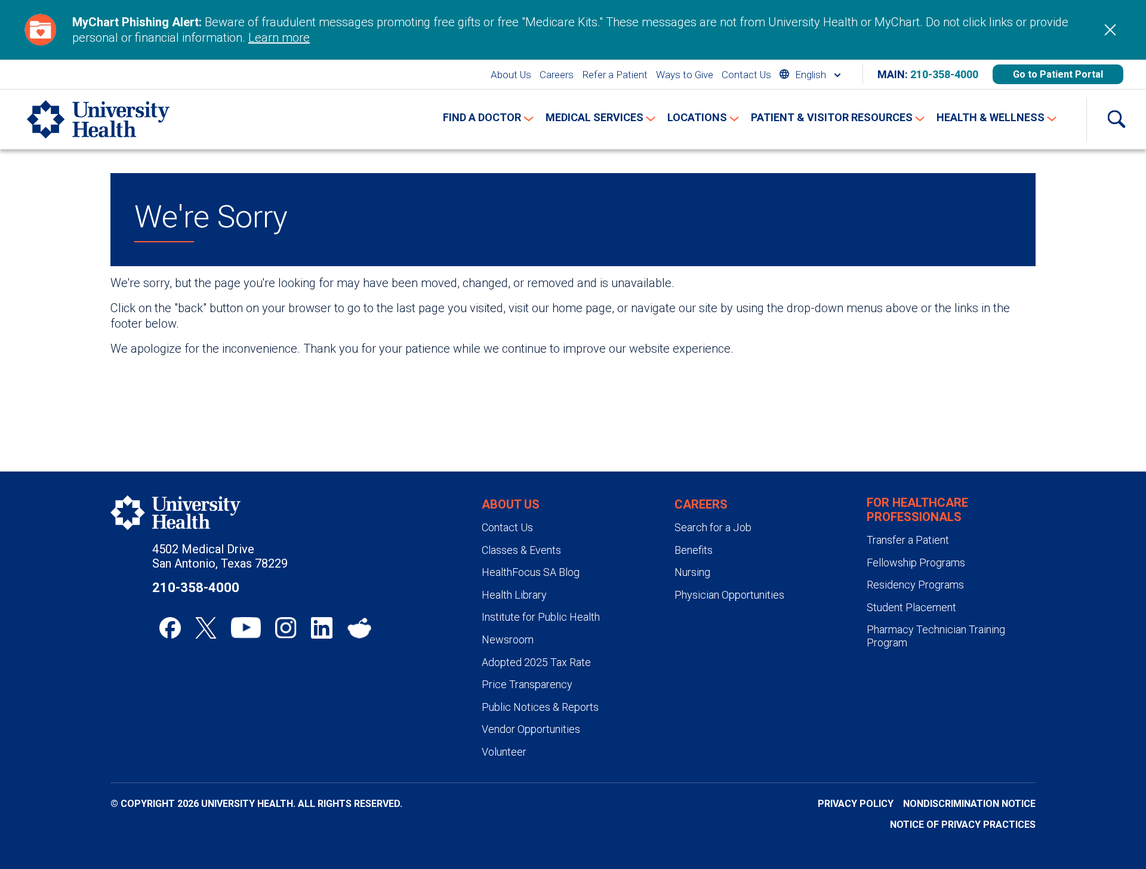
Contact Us (746, 75)
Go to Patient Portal (1058, 74)
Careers (557, 75)
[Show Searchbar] (1116, 119)
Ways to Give (684, 75)
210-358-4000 (944, 74)
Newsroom (508, 639)
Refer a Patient (615, 75)
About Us (511, 75)
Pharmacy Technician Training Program (936, 636)
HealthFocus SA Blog (531, 572)
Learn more (279, 37)
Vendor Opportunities (531, 729)
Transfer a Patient (908, 540)
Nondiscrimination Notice (969, 803)
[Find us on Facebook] (170, 628)
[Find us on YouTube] (246, 628)
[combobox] (810, 74)
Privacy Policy (856, 803)
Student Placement (911, 607)
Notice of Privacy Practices (963, 824)
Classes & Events (521, 550)
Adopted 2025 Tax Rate (536, 662)
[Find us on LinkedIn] (322, 628)
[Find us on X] (206, 628)
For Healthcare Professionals (917, 509)
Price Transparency (527, 684)
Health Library (514, 594)
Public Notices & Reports (540, 707)
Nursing (692, 572)
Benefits (693, 550)
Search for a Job (712, 527)
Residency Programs (915, 584)
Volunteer (504, 751)
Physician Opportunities (729, 594)
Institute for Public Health (541, 617)
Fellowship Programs (916, 562)
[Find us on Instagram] (286, 628)
